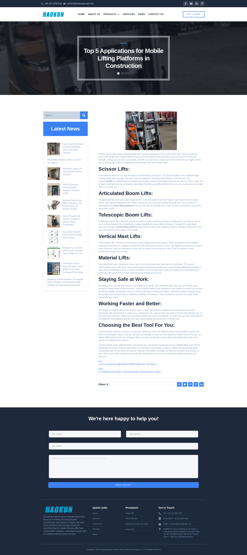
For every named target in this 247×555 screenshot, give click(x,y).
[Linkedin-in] (196, 3)
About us (94, 14)
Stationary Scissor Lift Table (137, 524)
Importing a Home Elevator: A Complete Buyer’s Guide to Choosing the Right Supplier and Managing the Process (65, 282)
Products (109, 14)
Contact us (156, 14)
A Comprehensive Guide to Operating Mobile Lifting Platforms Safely (130, 372)
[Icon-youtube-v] (191, 3)
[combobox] (61, 115)
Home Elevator (132, 518)
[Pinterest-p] (202, 3)
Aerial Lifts (130, 529)
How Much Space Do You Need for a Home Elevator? (72, 172)
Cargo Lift (130, 513)
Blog (123, 43)
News (141, 14)
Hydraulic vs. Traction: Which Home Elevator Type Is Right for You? (73, 251)
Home (81, 14)
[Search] (84, 115)
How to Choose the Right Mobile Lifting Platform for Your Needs (127, 364)
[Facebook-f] (185, 3)
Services (129, 14)
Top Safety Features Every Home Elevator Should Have (72, 235)
